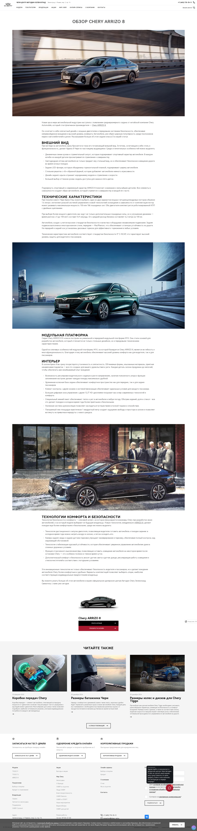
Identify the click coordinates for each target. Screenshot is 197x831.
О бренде (59, 783)
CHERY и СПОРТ (61, 799)
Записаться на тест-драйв (24, 755)
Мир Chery (63, 7)
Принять (175, 825)
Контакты (101, 7)
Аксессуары (60, 780)
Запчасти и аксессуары (20, 802)
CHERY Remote (61, 796)
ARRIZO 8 (139, 523)
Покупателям (30, 7)
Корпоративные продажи (112, 755)
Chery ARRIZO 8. (99, 125)
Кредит (103, 774)
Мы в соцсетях (106, 786)
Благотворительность (64, 793)
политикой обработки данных (48, 823)
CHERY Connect (17, 808)
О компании (90, 7)
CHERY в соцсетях (62, 787)
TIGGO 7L (15, 774)
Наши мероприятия (63, 802)
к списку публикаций (96, 725)
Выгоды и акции (62, 771)
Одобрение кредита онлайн (69, 755)
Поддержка (16, 805)
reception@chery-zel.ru (111, 818)
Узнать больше (96, 623)
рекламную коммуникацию (170, 797)
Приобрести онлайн (96, 628)
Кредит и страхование (20, 790)
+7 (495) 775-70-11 (110, 815)
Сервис (14, 799)
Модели (19, 7)
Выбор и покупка (18, 786)
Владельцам (43, 7)
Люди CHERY (60, 790)
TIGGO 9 (15, 771)
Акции (53, 7)
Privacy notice (191, 621)
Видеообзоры (61, 806)
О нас (102, 783)
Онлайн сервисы (76, 7)
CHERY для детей (62, 809)
